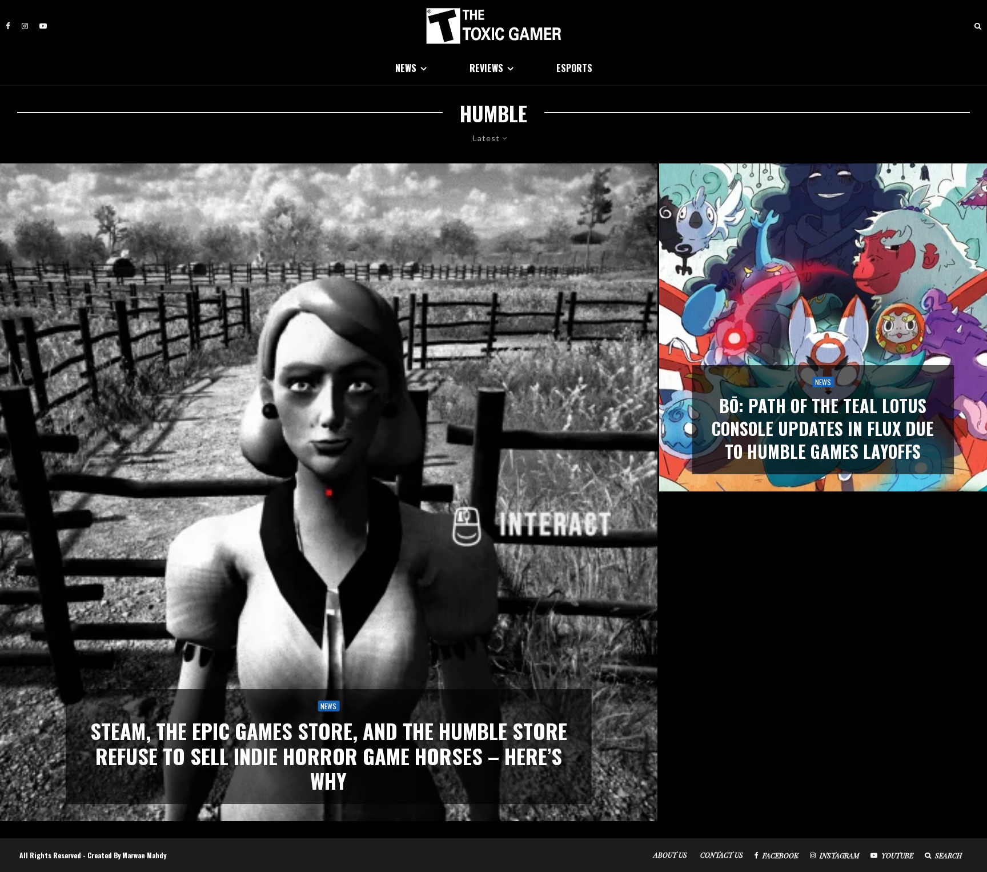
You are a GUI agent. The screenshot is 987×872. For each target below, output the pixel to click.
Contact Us (721, 854)
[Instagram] (25, 26)
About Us (670, 854)
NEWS (405, 68)
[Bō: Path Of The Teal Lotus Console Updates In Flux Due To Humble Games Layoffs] (823, 327)
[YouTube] (43, 26)
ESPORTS (574, 68)
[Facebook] (8, 26)
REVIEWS (486, 68)
